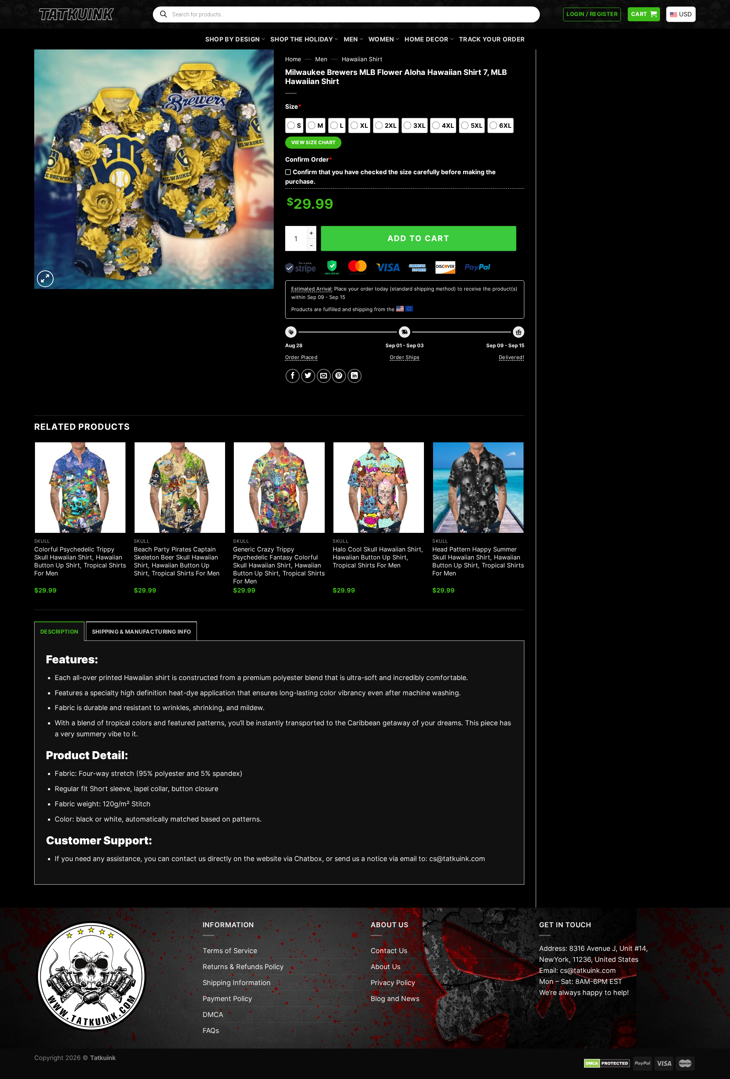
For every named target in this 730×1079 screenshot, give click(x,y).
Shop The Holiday (301, 39)
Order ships (404, 357)
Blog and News (395, 999)
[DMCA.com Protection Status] (607, 1063)
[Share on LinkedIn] (355, 376)
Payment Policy (227, 999)
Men (351, 39)
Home (293, 59)
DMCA (213, 1015)
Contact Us (389, 951)
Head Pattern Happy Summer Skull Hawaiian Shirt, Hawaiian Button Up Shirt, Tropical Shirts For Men (478, 561)
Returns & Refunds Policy (243, 967)
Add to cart (418, 238)
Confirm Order (308, 159)
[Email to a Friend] (324, 376)
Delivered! (511, 357)
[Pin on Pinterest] (339, 376)
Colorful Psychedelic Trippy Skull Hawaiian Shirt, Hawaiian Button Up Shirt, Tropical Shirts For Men (80, 561)
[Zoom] (45, 278)
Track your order (492, 39)
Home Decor (426, 39)
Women (381, 39)
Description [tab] (59, 631)
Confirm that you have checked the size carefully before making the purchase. (390, 176)
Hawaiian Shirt (362, 59)
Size (293, 106)
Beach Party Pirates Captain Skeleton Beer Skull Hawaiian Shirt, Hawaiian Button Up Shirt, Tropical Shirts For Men (176, 561)
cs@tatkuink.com (457, 859)
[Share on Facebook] (293, 376)
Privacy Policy (393, 983)
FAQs (211, 1031)
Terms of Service (230, 951)
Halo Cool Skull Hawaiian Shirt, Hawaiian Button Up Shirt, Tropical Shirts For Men (378, 557)
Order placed (301, 357)
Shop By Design (232, 39)
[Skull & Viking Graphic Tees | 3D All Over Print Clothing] (76, 14)
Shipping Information (237, 983)
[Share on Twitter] (308, 376)
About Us (385, 967)
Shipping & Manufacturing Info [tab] (141, 631)
